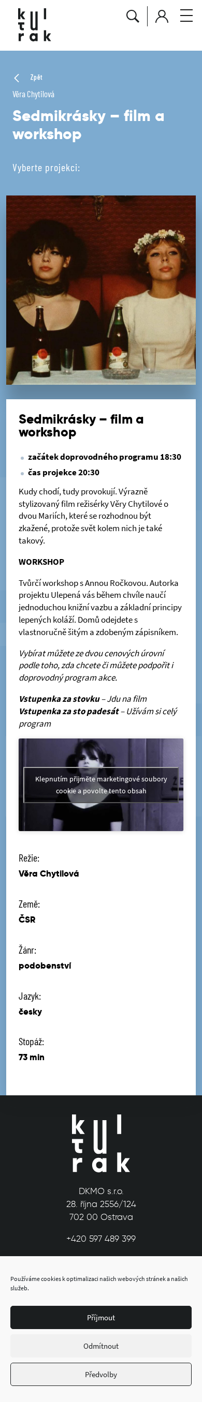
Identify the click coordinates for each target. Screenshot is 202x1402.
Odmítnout (101, 1346)
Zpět (35, 77)
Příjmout (101, 1317)
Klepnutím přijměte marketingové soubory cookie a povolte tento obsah (101, 784)
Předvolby (101, 1374)
